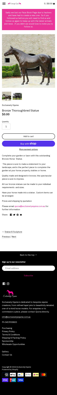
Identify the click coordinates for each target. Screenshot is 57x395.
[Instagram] (8, 283)
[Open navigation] (4, 4)
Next (14, 236)
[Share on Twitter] (14, 214)
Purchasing (7, 328)
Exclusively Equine (10, 105)
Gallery (5, 351)
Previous (6, 236)
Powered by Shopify (10, 369)
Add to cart (28, 136)
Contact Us (7, 355)
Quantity (5, 121)
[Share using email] (21, 214)
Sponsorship (7, 341)
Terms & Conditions (11, 334)
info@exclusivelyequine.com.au (16, 317)
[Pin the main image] (18, 214)
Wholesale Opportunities (13, 344)
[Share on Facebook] (11, 214)
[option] (6, 96)
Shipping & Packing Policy (14, 338)
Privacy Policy (8, 331)
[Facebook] (4, 283)
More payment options (28, 149)
